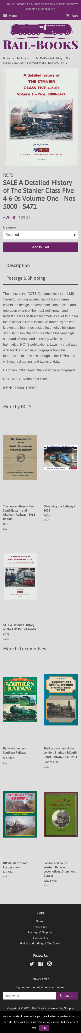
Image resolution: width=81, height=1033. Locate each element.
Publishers (23, 58)
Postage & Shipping (25, 278)
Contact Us (40, 938)
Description (18, 265)
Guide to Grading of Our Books (40, 943)
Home (6, 58)
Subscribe (66, 995)
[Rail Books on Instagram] (49, 964)
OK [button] (44, 1028)
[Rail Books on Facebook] (40, 964)
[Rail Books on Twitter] (31, 964)
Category (10, 227)
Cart (74, 15)
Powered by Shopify (61, 1008)
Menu (12, 15)
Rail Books (39, 1008)
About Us (40, 927)
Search (40, 921)
